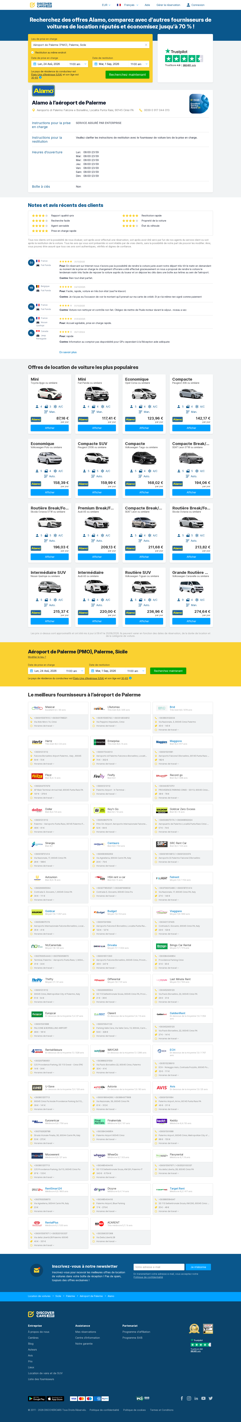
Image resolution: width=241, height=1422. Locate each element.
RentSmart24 (53, 1188)
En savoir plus (68, 352)
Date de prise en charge (44, 58)
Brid (172, 707)
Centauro (113, 843)
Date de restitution (102, 58)
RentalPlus (51, 1222)
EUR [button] (104, 5)
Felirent (174, 877)
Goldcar (50, 911)
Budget (112, 911)
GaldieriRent (177, 1013)
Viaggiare (176, 911)
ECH (172, 1049)
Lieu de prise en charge (44, 39)
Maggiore (176, 741)
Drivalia (112, 945)
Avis (172, 1086)
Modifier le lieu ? (37, 657)
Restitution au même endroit (50, 52)
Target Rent (177, 1188)
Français (129, 5)
